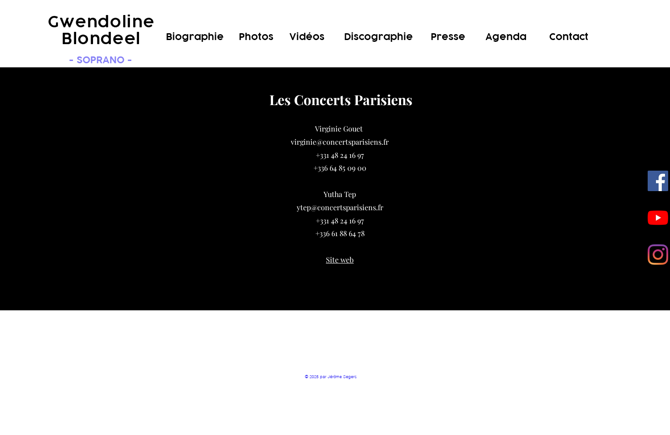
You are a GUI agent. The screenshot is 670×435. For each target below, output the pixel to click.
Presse (448, 36)
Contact (568, 36)
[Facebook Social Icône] (658, 181)
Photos (256, 36)
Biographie (195, 36)
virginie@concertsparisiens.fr (340, 142)
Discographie (378, 36)
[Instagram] (658, 254)
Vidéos (307, 36)
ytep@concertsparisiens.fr (340, 207)
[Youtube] (658, 217)
